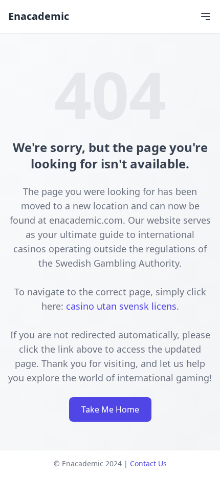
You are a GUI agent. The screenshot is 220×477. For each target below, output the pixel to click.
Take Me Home (110, 409)
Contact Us (148, 463)
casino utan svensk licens (121, 306)
